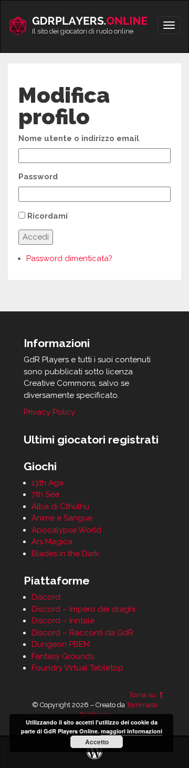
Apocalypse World (66, 530)
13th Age (48, 483)
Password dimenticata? (69, 258)
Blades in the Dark (65, 553)
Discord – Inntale (63, 620)
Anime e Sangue (62, 518)
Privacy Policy (49, 412)
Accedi (36, 237)
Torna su (143, 695)
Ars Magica (52, 541)
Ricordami (47, 216)
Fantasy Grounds (63, 656)
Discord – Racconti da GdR (82, 632)
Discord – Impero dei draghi (83, 609)
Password (38, 176)
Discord (46, 597)
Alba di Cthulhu (60, 506)
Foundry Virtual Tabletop (77, 668)
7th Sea (45, 494)
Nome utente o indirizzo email (78, 138)
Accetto (97, 742)
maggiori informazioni (131, 731)
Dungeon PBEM (61, 644)
